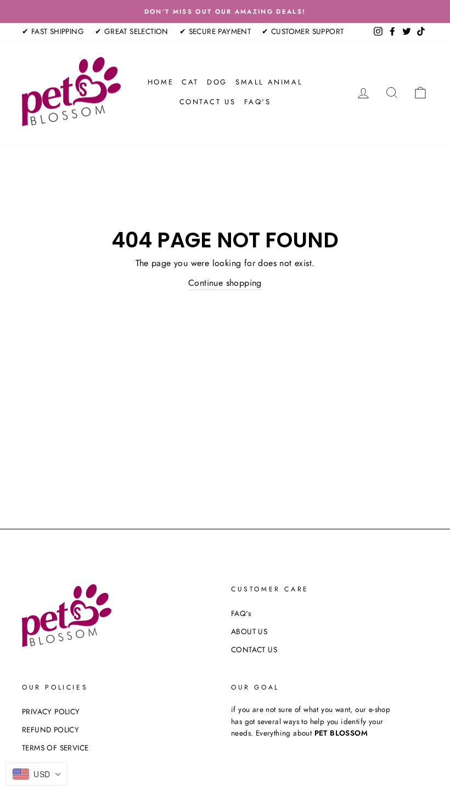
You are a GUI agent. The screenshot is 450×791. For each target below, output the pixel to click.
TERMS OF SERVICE (55, 747)
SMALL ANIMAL (268, 82)
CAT (190, 82)
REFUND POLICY (50, 729)
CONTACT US (207, 102)
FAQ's (257, 102)
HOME (160, 82)
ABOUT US (249, 631)
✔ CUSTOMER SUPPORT (303, 31)
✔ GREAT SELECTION (131, 31)
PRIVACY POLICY (51, 711)
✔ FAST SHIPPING (53, 31)
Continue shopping (225, 282)
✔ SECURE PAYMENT (215, 31)
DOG (217, 82)
